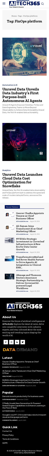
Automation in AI (9, 85)
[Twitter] (22, 342)
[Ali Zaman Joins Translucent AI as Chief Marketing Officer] (9, 227)
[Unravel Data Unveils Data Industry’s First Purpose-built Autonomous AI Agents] (24, 56)
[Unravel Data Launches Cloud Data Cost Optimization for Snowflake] (24, 141)
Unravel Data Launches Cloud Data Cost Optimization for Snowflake (22, 180)
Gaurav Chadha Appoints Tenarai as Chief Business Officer (30, 216)
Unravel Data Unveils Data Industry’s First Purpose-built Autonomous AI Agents (22, 95)
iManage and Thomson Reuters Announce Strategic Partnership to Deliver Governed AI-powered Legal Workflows (29, 282)
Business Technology (10, 367)
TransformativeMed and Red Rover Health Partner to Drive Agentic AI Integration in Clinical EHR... (30, 262)
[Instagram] (11, 342)
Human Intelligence (9, 420)
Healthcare (6, 376)
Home (14, 16)
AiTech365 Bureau (22, 221)
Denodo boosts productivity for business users (23, 396)
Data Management (9, 399)
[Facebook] (6, 342)
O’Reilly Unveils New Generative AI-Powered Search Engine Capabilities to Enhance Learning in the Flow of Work (23, 405)
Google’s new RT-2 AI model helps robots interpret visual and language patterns (24, 416)
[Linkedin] (17, 342)
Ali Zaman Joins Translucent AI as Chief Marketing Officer (29, 229)
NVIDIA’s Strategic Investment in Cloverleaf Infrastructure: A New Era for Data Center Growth (30, 244)
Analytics (6, 170)
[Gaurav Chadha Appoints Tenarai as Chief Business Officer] (9, 214)
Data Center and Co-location (13, 386)
